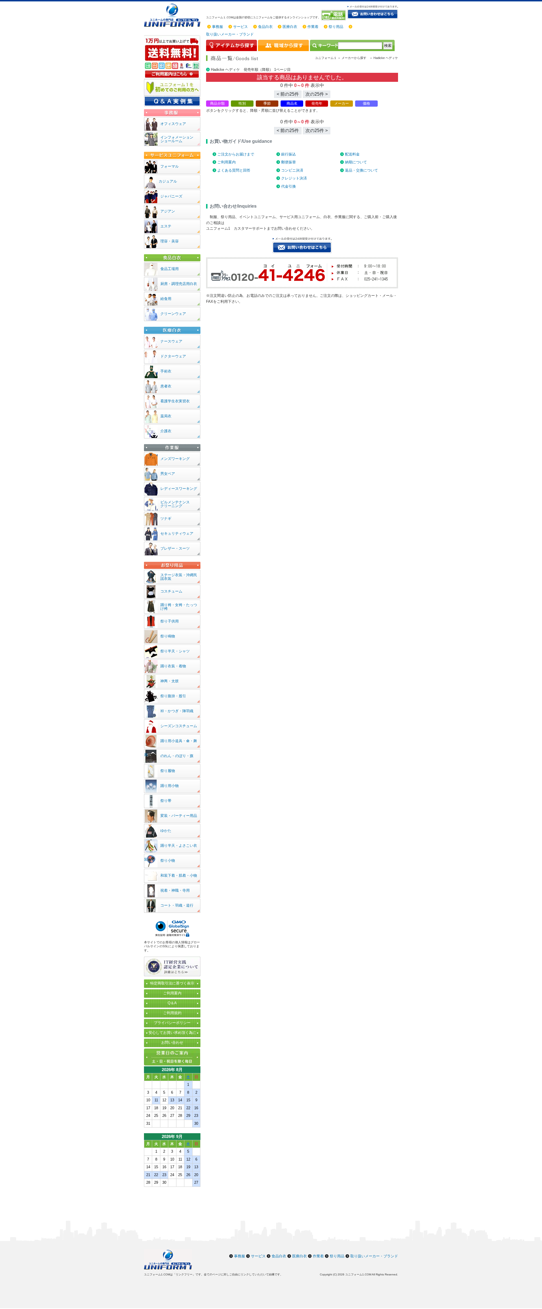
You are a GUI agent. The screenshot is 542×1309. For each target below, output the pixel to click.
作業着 (312, 27)
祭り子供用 (169, 621)
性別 (242, 103)
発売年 (316, 103)
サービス (240, 27)
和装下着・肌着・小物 (178, 875)
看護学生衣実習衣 (175, 401)
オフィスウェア (173, 124)
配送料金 (352, 154)
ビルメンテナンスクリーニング (175, 504)
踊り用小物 (169, 786)
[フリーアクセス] (334, 15)
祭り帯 (165, 801)
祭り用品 (336, 27)
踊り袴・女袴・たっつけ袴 (178, 607)
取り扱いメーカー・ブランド (230, 34)
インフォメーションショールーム (176, 139)
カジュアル (168, 181)
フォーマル (169, 166)
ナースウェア (171, 341)
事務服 (217, 27)
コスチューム (171, 591)
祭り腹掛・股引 (173, 696)
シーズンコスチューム (178, 726)
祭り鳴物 (167, 636)
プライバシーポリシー (172, 1023)
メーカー (341, 103)
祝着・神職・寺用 (175, 890)
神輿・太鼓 (169, 681)
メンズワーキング (175, 459)
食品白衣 (265, 27)
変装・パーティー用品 (178, 816)
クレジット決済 (294, 178)
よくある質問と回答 (233, 170)
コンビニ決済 (292, 170)
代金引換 (288, 186)
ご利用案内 (226, 162)
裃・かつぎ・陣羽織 (176, 711)
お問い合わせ (172, 1042)
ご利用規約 (172, 1013)
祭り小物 (167, 860)
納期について (356, 162)
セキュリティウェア (176, 533)
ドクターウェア (173, 356)
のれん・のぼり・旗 (176, 756)
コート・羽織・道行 (176, 905)
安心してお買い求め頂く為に (172, 1032)
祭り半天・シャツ (175, 651)
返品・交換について (361, 170)
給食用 (165, 299)
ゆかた (165, 830)
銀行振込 (288, 154)
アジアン (167, 211)
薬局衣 (165, 416)
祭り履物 (167, 771)
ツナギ (165, 518)
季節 (267, 103)
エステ (165, 226)
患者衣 (165, 386)
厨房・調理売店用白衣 (178, 284)
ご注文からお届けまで (235, 154)
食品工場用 (169, 269)
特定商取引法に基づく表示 (172, 983)
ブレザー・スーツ (175, 548)
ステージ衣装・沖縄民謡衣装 (178, 577)
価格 (366, 103)
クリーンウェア (173, 314)
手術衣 (165, 371)
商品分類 (217, 103)
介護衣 (165, 431)
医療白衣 (290, 27)
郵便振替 (288, 162)
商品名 (292, 103)
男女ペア (167, 474)
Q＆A (172, 1003)
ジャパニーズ (171, 196)
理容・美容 (169, 241)
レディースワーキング (178, 488)
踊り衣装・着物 (173, 666)
